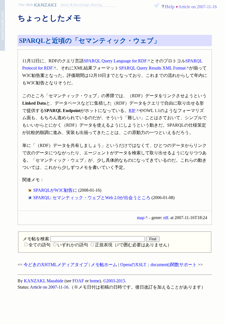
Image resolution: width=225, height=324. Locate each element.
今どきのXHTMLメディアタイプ (56, 264)
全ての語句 (39, 244)
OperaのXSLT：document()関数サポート (158, 264)
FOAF (78, 280)
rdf (165, 217)
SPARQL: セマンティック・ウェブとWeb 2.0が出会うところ (91, 197)
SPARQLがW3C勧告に (55, 190)
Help (170, 6)
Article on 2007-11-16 (197, 6)
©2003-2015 (114, 280)
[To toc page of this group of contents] (2, 26)
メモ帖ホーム (104, 264)
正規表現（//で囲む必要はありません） (133, 244)
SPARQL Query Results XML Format (152, 68)
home (94, 280)
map (140, 217)
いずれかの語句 (72, 244)
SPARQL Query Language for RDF (115, 60)
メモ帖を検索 (36, 238)
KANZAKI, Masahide (43, 280)
